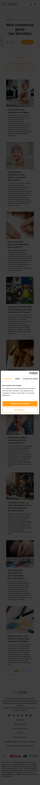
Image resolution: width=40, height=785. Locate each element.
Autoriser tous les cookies (20, 403)
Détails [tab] (17, 378)
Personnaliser (19, 410)
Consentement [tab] (7, 378)
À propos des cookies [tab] (30, 378)
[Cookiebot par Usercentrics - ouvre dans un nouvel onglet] (29, 373)
